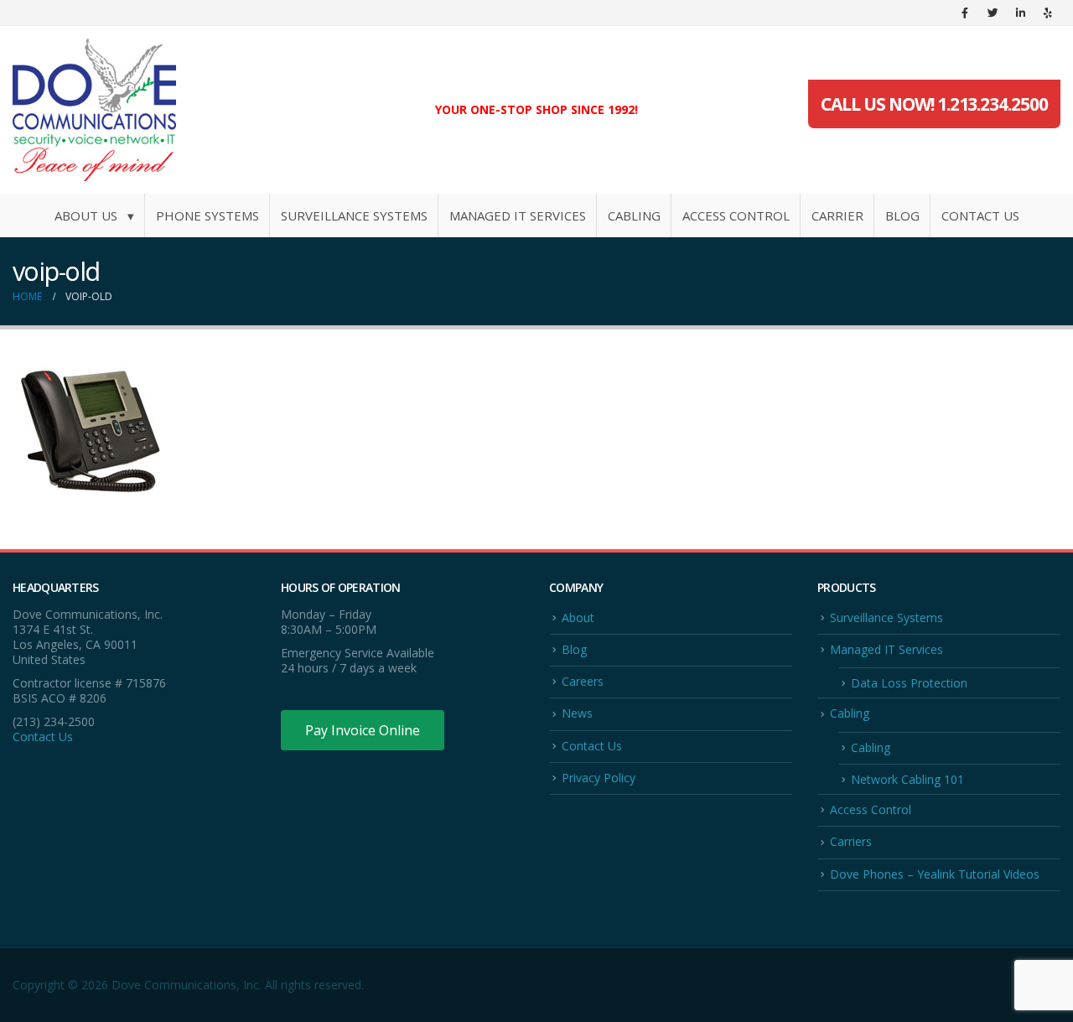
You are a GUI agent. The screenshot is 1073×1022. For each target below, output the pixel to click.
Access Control (736, 215)
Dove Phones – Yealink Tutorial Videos (934, 874)
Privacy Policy (598, 778)
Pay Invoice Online (362, 730)
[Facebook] (965, 12)
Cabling (634, 215)
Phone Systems (207, 215)
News (577, 713)
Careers (583, 681)
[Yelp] (1048, 12)
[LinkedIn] (1020, 12)
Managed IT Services (517, 215)
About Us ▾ (94, 215)
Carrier (837, 215)
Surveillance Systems (354, 215)
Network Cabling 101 (907, 779)
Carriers (851, 841)
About (578, 617)
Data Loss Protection (909, 683)
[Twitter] (992, 12)
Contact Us (980, 215)
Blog (902, 215)
